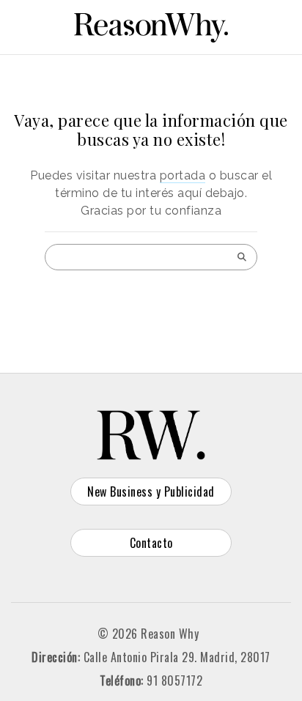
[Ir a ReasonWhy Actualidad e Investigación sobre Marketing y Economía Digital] (151, 25)
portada (183, 175)
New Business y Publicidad (151, 491)
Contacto (151, 543)
